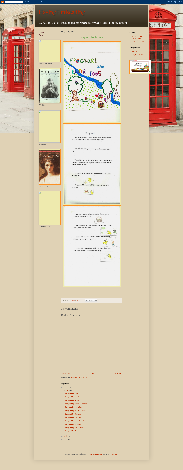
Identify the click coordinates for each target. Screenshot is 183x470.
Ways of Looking (138, 41)
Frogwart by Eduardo (73, 424)
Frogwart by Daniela (72, 431)
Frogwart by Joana (71, 393)
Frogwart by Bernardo (73, 414)
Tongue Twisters (137, 54)
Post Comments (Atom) (79, 377)
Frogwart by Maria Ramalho (75, 421)
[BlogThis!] (89, 300)
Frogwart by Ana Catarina (74, 427)
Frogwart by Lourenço (73, 417)
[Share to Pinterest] (96, 300)
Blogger (114, 454)
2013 (66, 436)
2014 (66, 387)
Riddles (134, 51)
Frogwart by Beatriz (72, 400)
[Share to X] (91, 300)
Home (92, 373)
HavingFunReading (62, 12)
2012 (66, 439)
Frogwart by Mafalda (72, 397)
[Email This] (86, 300)
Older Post (117, 373)
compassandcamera (95, 454)
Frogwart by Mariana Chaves (75, 410)
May (67, 390)
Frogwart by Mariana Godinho (76, 403)
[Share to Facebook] (93, 300)
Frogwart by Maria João (73, 407)
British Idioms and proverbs (137, 37)
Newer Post (66, 373)
